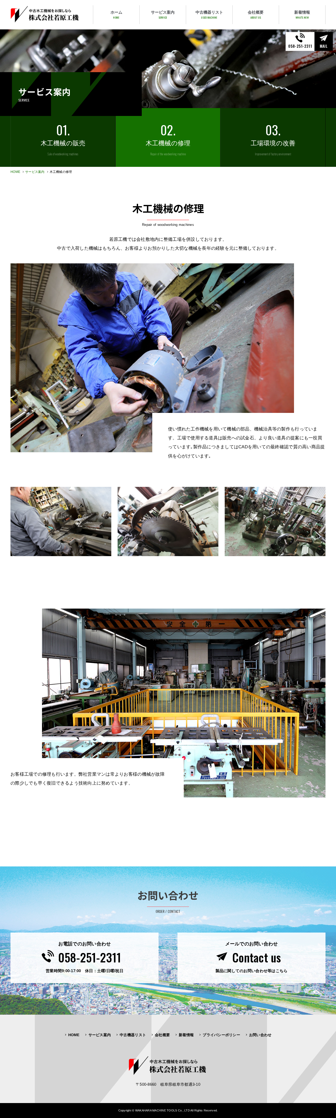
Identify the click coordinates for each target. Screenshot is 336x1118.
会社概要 (162, 1035)
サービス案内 (35, 172)
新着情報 (186, 1035)
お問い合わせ (260, 1035)
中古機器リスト (133, 1035)
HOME (15, 172)
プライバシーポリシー (221, 1035)
